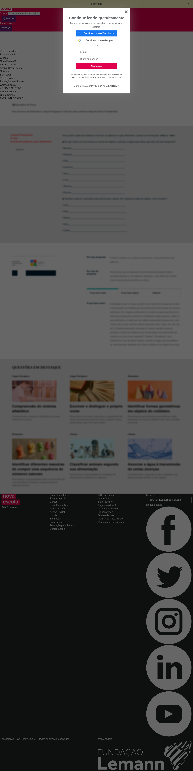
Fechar (126, 11)
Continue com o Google (99, 40)
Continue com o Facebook (99, 33)
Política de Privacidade (93, 77)
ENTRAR (113, 86)
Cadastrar (96, 66)
